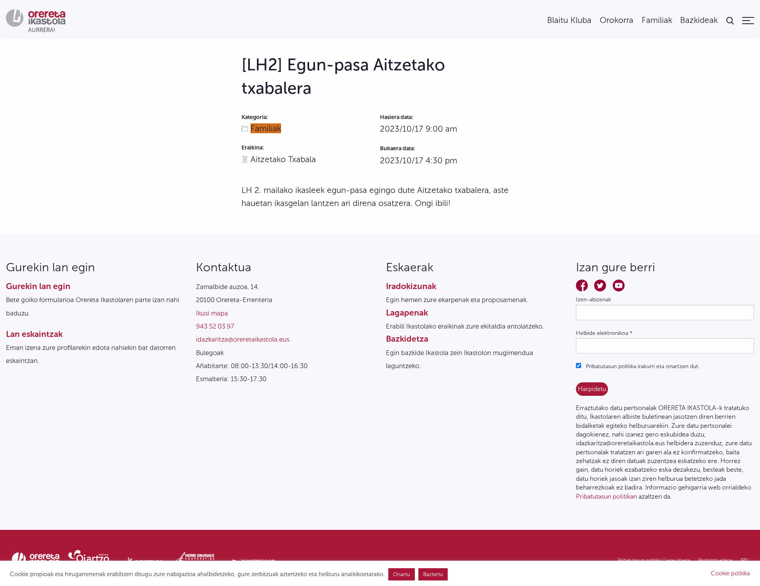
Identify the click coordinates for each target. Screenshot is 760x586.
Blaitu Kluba (569, 20)
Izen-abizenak (593, 299)
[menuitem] (569, 20)
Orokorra (616, 20)
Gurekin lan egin (38, 286)
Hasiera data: (396, 117)
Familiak (657, 20)
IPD (744, 560)
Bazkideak (699, 20)
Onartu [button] (401, 574)
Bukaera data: (397, 148)
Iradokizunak (411, 286)
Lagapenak (407, 313)
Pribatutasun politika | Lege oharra (654, 560)
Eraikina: (252, 147)
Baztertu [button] (433, 574)
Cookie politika (730, 573)
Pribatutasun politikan (606, 496)
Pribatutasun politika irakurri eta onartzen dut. (641, 366)
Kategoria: (254, 117)
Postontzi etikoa (715, 560)
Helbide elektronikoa (604, 333)
